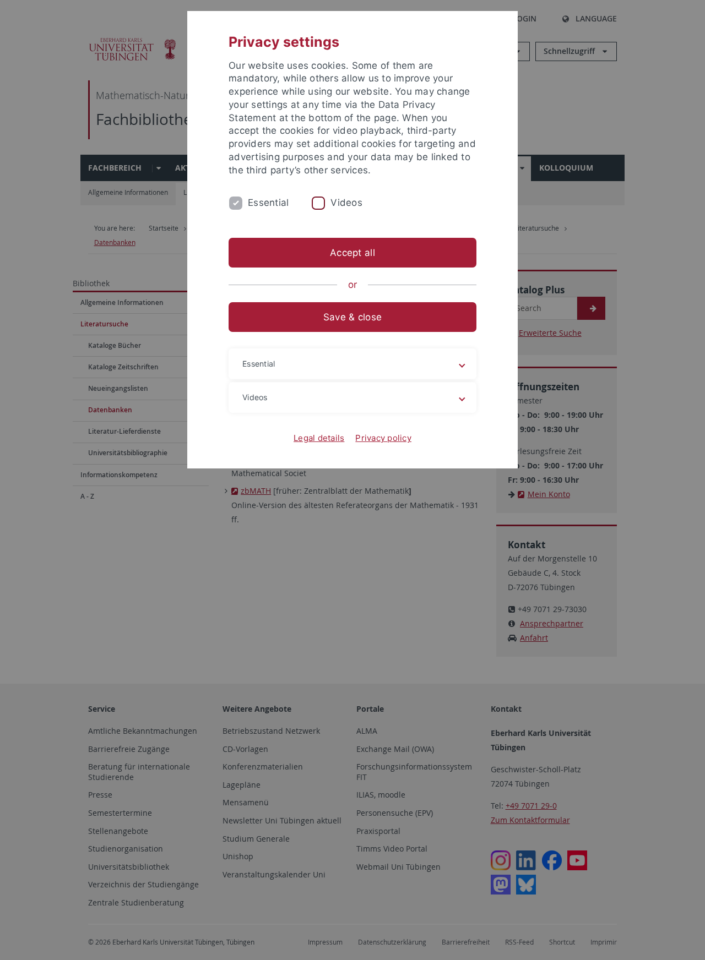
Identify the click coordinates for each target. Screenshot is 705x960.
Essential (268, 202)
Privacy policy (383, 438)
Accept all (352, 252)
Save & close (352, 317)
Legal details (319, 438)
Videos (346, 202)
